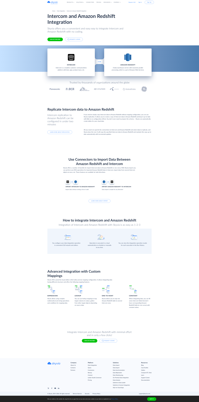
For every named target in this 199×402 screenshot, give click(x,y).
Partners (73, 370)
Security (87, 393)
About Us (73, 365)
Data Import (116, 365)
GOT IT (152, 399)
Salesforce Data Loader (119, 382)
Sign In (140, 2)
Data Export (116, 367)
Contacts (73, 367)
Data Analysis (116, 380)
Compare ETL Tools (146, 372)
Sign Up (149, 2)
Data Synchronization (119, 370)
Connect (90, 375)
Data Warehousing (118, 375)
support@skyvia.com (144, 393)
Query (89, 367)
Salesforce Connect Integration (121, 385)
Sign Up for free (55, 39)
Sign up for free (89, 340)
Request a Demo (75, 39)
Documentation (145, 380)
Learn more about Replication (60, 132)
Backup (90, 372)
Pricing (90, 380)
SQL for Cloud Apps (118, 387)
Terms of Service (77, 393)
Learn (142, 375)
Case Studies (144, 367)
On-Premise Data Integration (121, 377)
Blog (142, 365)
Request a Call (132, 2)
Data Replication (117, 372)
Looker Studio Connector (95, 377)
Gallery (143, 370)
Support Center (145, 377)
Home (53, 11)
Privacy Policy (96, 393)
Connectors (91, 370)
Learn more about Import (99, 201)
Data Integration (61, 11)
